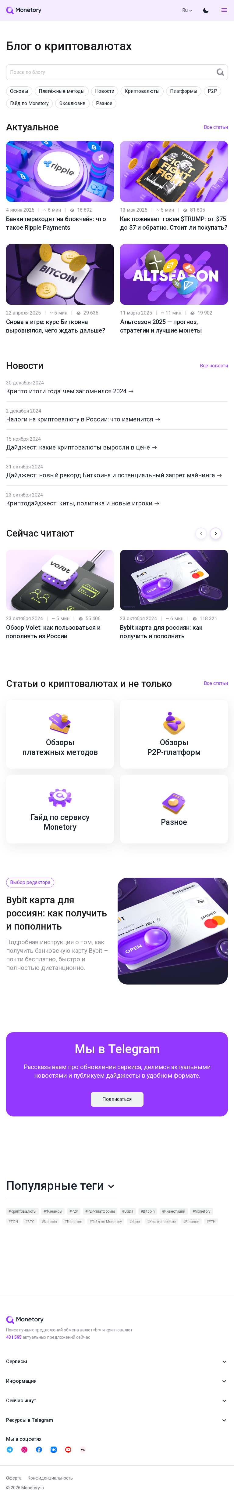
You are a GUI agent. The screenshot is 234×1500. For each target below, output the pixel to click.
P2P (212, 91)
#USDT (127, 1211)
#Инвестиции (173, 1211)
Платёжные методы (62, 91)
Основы (19, 91)
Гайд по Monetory (29, 103)
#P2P (73, 1211)
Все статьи (216, 127)
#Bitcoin (148, 1211)
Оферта (14, 1478)
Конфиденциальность (50, 1478)
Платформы (183, 91)
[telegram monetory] (9, 1449)
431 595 (14, 1337)
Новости (104, 91)
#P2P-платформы (100, 1211)
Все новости (214, 366)
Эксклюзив (72, 103)
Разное (104, 103)
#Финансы (53, 1211)
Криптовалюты (142, 91)
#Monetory (202, 1211)
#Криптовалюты (22, 1211)
